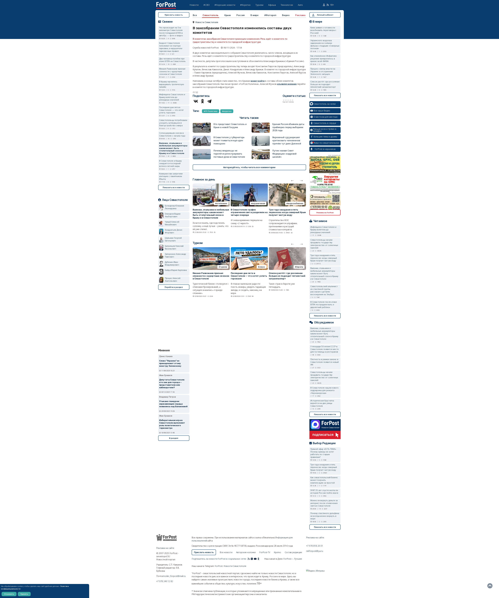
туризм (223, 267)
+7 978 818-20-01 (314, 545)
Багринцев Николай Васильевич (174, 247)
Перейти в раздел (174, 287)
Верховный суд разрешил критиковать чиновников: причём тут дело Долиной (286, 140)
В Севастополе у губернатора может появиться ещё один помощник (229, 140)
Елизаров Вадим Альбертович (172, 215)
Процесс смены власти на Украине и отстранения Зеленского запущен (322, 71)
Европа (299, 267)
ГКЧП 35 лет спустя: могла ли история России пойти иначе (324, 491)
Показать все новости (174, 187)
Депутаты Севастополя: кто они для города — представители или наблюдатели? (172, 384)
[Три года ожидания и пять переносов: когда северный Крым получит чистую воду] (287, 185)
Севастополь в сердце (325, 123)
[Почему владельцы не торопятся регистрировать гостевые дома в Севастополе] (202, 150)
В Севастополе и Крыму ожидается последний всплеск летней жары (170, 163)
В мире (254, 15)
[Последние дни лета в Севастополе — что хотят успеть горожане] (249, 248)
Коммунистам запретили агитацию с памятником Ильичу (171, 176)
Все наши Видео (322, 110)
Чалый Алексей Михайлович (172, 223)
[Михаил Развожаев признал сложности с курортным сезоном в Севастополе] (211, 248)
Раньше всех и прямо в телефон (324, 130)
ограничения (258, 203)
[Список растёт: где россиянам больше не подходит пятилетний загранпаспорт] (287, 248)
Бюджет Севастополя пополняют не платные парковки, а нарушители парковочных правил (170, 47)
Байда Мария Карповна (176, 270)
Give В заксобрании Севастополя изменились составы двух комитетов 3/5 (288, 100)
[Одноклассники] (202, 101)
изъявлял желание (287, 84)
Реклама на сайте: (315, 537)
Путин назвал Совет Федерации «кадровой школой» (284, 153)
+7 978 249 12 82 (164, 581)
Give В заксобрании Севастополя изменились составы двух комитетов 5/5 (292, 100)
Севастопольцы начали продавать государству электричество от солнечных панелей (324, 243)
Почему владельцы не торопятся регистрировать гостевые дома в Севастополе (229, 153)
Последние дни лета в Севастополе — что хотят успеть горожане (249, 276)
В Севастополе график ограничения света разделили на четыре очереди (249, 212)
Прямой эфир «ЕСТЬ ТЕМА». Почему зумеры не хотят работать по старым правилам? (323, 453)
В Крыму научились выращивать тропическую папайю (171, 84)
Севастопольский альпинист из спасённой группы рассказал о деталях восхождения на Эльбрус (324, 290)
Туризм (259, 4)
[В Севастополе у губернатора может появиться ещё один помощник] (202, 137)
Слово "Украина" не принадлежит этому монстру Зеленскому (170, 363)
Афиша (272, 4)
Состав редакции (293, 552)
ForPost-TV (264, 552)
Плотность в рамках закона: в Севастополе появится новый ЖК (324, 362)
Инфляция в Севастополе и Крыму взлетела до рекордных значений (172, 97)
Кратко (277, 552)
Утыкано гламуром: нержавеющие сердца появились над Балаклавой (173, 404)
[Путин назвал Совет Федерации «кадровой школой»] (261, 150)
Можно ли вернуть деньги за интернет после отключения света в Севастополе (324, 503)
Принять (24, 594)
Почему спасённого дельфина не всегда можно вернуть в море (324, 516)
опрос (262, 267)
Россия (240, 15)
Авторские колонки (246, 552)
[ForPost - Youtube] (255, 558)
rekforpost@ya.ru (314, 551)
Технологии (287, 4)
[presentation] (292, 180)
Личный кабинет (325, 15)
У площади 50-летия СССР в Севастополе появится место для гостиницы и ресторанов (324, 349)
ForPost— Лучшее (292, 558)
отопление (221, 203)
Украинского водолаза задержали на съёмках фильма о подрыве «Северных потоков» (324, 44)
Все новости (226, 552)
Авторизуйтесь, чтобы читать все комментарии (249, 167)
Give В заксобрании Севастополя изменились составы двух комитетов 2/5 (286, 100)
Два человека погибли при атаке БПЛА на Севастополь (172, 60)
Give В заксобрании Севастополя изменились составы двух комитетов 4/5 (290, 100)
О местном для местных (326, 117)
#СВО (206, 4)
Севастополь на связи (324, 103)
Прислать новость (174, 15)
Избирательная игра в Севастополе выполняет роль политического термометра (172, 424)
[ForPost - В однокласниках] (258, 558)
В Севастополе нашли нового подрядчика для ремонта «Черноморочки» (324, 390)
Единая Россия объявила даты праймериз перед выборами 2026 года (288, 127)
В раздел (173, 438)
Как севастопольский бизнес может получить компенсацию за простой (324, 480)
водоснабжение (295, 203)
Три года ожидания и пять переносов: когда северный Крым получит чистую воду (287, 212)
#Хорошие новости (225, 4)
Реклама (300, 15)
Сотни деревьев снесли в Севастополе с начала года (172, 134)
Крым (227, 15)
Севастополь (211, 15)
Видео (286, 15)
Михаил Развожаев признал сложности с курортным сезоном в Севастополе (211, 276)
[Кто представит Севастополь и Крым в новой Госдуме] (202, 124)
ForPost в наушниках (325, 149)
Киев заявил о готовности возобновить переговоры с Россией (323, 30)
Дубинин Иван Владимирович (172, 263)
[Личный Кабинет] (324, 5)
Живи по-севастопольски (326, 143)
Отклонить (9, 594)
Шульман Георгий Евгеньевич (173, 239)
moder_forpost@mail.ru (174, 576)
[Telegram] (209, 101)
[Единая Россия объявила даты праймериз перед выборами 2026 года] (261, 124)
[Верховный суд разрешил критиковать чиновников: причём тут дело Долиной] (261, 137)
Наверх (490, 586)
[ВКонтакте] (196, 101)
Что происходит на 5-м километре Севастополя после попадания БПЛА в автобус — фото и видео (171, 31)
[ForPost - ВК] (251, 558)
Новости (194, 4)
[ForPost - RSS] (248, 558)
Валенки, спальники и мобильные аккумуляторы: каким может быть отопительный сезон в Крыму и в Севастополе (211, 214)
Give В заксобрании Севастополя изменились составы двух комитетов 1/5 (284, 100)
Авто (300, 4)
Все (195, 15)
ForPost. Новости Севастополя (230, 566)
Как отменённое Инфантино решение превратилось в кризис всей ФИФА (323, 58)
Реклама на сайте (165, 548)
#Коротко (245, 4)
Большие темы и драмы (325, 136)
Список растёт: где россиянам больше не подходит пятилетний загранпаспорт (287, 276)
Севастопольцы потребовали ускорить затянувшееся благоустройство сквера (173, 123)
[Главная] (166, 3)
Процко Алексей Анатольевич (172, 279)
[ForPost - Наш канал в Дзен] (260, 558)
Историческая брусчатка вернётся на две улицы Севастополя (322, 403)
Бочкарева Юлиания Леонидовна (174, 207)
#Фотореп (270, 15)
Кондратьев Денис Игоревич (174, 231)
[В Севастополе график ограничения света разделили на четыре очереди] (249, 185)
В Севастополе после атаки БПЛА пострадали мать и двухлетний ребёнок (323, 304)
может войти (258, 80)
